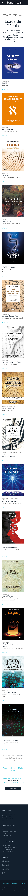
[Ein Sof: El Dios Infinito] (13, 487)
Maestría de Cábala (7, 851)
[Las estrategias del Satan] (13, 348)
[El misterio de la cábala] (13, 727)
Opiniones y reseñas (8, 818)
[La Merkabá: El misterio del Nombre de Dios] (13, 207)
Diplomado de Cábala (8, 849)
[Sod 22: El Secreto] (13, 69)
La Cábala (4, 833)
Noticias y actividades (8, 814)
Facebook (6, 865)
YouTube (6, 869)
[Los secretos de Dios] (13, 302)
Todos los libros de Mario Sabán (13, 769)
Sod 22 (4, 829)
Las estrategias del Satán (9, 831)
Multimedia (5, 820)
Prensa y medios (7, 816)
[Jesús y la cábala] (13, 440)
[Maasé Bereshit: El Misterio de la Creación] (13, 115)
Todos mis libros (6, 836)
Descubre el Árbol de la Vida (10, 847)
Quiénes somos (6, 883)
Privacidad (22, 883)
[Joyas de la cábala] (13, 679)
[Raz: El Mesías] (13, 583)
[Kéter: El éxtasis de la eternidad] (13, 631)
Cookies (11, 886)
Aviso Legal (15, 883)
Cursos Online (6, 845)
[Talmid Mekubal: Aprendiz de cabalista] (13, 394)
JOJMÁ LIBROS (13, 788)
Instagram (7, 861)
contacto (17, 886)
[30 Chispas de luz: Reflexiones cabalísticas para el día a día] (13, 255)
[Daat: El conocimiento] (13, 534)
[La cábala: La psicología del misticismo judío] (13, 161)
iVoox (5, 873)
